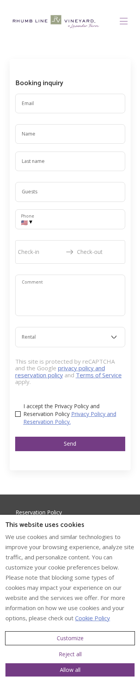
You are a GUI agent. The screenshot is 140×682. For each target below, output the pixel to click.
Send (70, 443)
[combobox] (70, 337)
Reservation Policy (39, 512)
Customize (70, 638)
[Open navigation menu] (124, 21)
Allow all (70, 669)
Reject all (70, 654)
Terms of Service (99, 375)
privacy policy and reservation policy (60, 371)
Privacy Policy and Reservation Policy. (69, 417)
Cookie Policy (92, 618)
